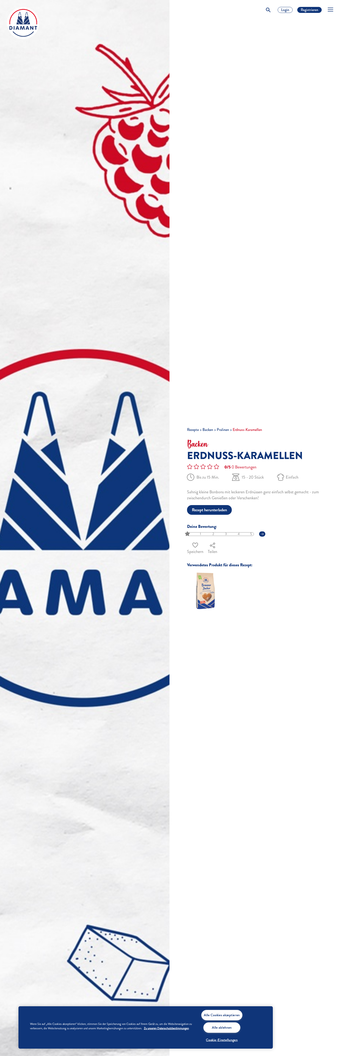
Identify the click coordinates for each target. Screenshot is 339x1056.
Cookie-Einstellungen (222, 1040)
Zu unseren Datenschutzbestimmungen (166, 1028)
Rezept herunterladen (209, 510)
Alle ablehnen (222, 1027)
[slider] (188, 534)
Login (285, 9)
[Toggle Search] (268, 10)
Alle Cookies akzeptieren (222, 1015)
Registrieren (309, 9)
